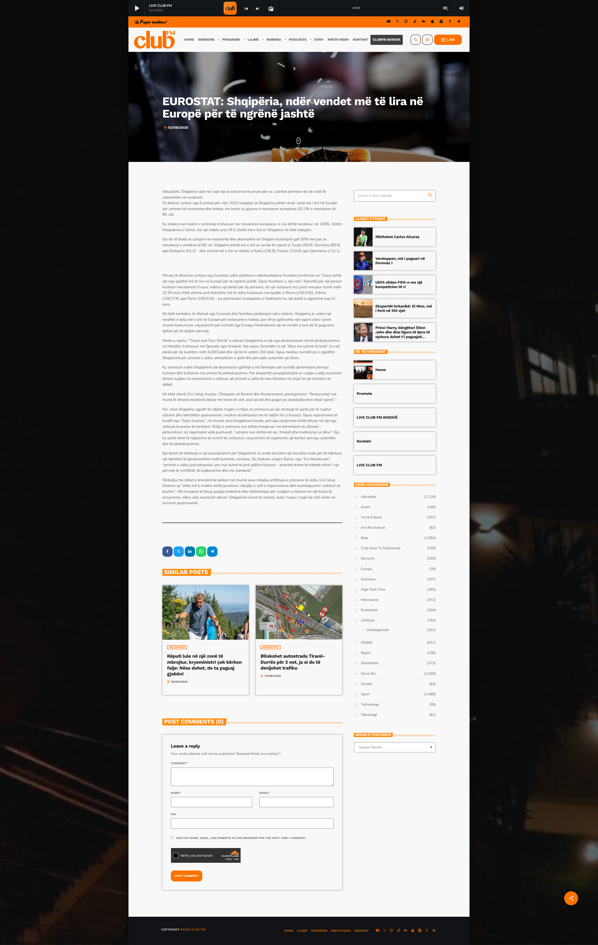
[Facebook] (450, 22)
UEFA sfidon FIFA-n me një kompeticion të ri (398, 284)
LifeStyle (368, 620)
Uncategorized (377, 630)
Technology (370, 704)
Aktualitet (177, 647)
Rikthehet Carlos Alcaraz (397, 237)
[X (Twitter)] (397, 22)
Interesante (370, 600)
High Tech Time (373, 589)
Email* (264, 793)
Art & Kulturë (371, 517)
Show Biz (368, 673)
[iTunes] (433, 22)
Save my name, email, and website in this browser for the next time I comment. (241, 838)
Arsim (365, 507)
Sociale (366, 684)
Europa (366, 569)
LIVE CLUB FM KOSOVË (377, 417)
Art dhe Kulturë (373, 527)
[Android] (459, 22)
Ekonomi (367, 558)
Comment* (179, 763)
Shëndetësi (369, 663)
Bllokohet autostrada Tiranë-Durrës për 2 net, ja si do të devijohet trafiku (292, 661)
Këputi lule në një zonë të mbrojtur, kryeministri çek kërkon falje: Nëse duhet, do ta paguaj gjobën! (204, 665)
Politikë (366, 642)
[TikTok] (415, 22)
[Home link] (155, 39)
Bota (364, 538)
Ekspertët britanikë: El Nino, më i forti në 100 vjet (403, 308)
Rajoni (366, 653)
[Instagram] (441, 22)
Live (448, 39)
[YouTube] (389, 22)
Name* (176, 793)
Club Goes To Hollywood (380, 548)
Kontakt (364, 441)
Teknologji (369, 715)
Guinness (368, 579)
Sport (365, 694)
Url (174, 814)
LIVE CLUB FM (369, 465)
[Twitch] (406, 22)
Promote (364, 393)
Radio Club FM (192, 929)
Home (380, 369)
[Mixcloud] (424, 22)
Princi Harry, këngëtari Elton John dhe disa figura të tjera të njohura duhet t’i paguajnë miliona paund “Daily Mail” (402, 334)
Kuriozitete (369, 610)
